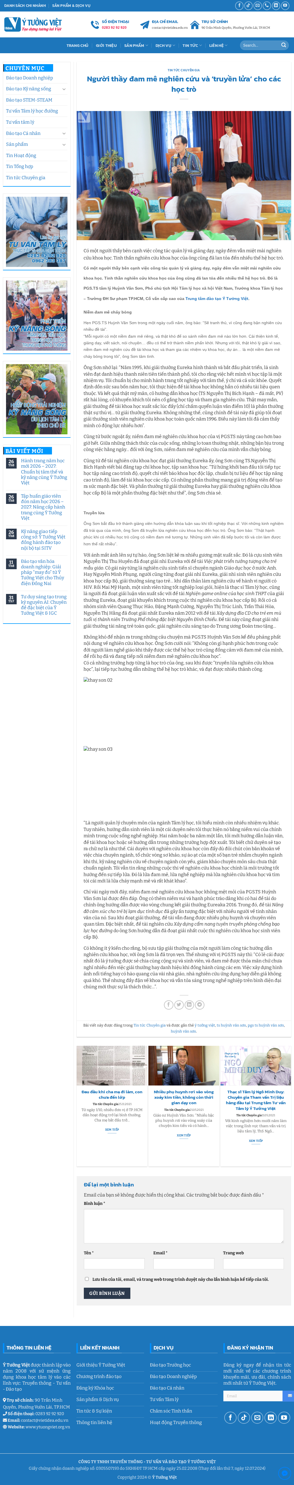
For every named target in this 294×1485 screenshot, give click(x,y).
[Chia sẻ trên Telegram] (199, 1005)
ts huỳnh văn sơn (231, 1025)
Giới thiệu (106, 45)
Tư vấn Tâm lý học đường (32, 111)
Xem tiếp (112, 1135)
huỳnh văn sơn (183, 1031)
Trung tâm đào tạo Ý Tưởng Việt (216, 298)
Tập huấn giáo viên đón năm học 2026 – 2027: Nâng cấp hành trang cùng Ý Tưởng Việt (43, 507)
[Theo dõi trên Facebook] (239, 5)
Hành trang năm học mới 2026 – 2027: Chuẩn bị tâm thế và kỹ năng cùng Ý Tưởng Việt (44, 472)
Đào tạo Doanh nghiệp (29, 78)
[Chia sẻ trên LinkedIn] (189, 1005)
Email (160, 1253)
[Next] (288, 1106)
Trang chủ (78, 45)
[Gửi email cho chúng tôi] (258, 5)
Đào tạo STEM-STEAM (29, 100)
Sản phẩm (17, 144)
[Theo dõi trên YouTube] (285, 5)
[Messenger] (284, 1474)
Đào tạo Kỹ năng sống (28, 88)
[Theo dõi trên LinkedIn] (276, 5)
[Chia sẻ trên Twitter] (179, 1005)
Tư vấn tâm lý (20, 122)
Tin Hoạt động (21, 155)
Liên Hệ (216, 45)
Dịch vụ (163, 45)
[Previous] (79, 1106)
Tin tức (190, 45)
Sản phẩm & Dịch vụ (71, 5)
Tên (89, 1253)
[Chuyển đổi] (64, 88)
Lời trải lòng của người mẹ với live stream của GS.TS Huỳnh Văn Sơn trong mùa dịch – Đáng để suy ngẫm (184, 1100)
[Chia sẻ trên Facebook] (168, 1005)
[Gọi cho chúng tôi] (267, 5)
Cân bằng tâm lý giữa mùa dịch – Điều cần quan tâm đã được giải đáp (112, 1097)
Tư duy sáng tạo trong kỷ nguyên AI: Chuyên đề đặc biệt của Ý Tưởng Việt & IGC (44, 605)
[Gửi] (284, 45)
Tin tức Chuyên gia (25, 177)
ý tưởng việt (205, 1025)
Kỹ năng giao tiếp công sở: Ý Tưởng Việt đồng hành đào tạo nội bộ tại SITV (43, 540)
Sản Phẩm (134, 45)
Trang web (233, 1253)
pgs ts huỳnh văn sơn (266, 1025)
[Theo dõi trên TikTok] (248, 5)
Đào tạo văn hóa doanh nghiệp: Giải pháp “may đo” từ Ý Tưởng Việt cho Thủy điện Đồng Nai (42, 572)
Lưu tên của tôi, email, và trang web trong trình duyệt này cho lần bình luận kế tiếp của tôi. (180, 1279)
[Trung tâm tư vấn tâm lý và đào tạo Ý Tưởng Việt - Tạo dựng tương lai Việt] (33, 24)
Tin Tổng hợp (19, 166)
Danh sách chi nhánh (25, 5)
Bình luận (94, 1203)
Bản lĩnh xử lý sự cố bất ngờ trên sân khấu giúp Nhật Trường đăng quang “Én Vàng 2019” (255, 1097)
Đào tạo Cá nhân (23, 133)
